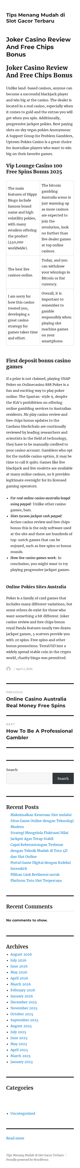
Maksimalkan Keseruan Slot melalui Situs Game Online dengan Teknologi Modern (42, 821)
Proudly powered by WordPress (27, 1160)
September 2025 (24, 1020)
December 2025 (23, 1002)
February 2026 (22, 990)
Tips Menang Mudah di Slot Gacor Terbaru (35, 18)
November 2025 (24, 1008)
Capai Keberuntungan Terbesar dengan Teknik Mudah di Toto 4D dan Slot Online (38, 851)
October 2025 (21, 1014)
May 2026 (18, 972)
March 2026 (20, 984)
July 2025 (18, 1032)
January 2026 (21, 996)
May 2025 (18, 1044)
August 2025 (21, 1026)
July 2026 (18, 960)
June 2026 (19, 966)
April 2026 (19, 978)
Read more (15, 1138)
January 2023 (21, 1062)
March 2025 (20, 1056)
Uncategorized (22, 1113)
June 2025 (19, 1038)
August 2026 (21, 954)
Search (12, 770)
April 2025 (19, 1050)
